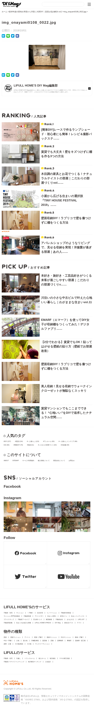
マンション (20, 613)
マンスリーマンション (42, 644)
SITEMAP (15, 460)
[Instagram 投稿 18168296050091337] (18, 509)
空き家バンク (37, 619)
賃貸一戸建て (38, 637)
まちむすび (70, 619)
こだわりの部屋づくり (48, 445)
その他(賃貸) (19, 644)
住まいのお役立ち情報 (23, 623)
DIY (8, 441)
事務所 (69, 640)
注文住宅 (40, 613)
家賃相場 (49, 619)
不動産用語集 (8, 623)
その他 (29, 644)
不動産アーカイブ (23, 619)
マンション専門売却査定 (12, 616)
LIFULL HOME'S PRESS (43, 623)
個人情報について (44, 460)
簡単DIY (18, 445)
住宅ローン (63, 616)
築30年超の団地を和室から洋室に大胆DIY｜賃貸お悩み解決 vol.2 (35, 12)
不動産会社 (59, 619)
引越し (18, 658)
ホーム (4, 12)
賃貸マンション (15, 637)
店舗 (52, 640)
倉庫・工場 (7, 644)
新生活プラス (68, 623)
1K (7, 445)
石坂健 (65, 445)
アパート (27, 637)
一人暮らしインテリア (68, 441)
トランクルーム (29, 658)
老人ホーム (42, 658)
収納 (31, 445)
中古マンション (66, 637)
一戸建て (30, 613)
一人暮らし (33, 441)
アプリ (79, 623)
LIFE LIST (81, 619)
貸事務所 (60, 640)
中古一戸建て (8, 640)
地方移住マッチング (34, 661)
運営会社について (59, 460)
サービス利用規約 (28, 460)
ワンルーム (49, 441)
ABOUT (6, 460)
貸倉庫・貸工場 (80, 640)
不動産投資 (27, 616)
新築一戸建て (79, 637)
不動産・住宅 (8, 613)
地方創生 (53, 658)
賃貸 (19, 441)
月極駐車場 (35, 640)
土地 (17, 640)
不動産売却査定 (66, 613)
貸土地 (25, 640)
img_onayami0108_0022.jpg (75, 12)
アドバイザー (39, 616)
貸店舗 (44, 640)
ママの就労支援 (64, 658)
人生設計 (48, 661)
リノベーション (52, 613)
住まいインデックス (77, 616)
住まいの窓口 (51, 616)
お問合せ (72, 460)
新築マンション (52, 637)
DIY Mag (58, 623)
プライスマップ (9, 619)
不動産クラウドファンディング (14, 661)
